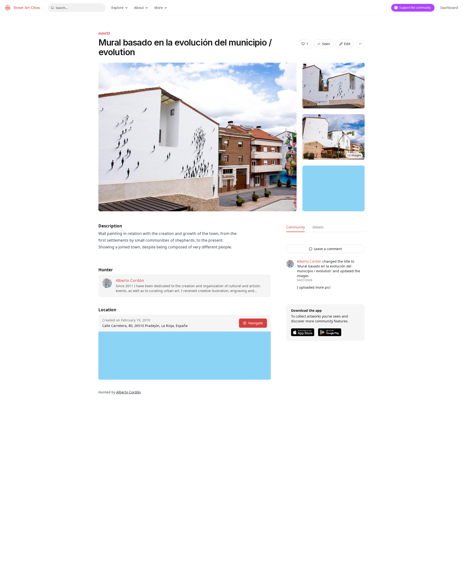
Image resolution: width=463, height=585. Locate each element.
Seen (326, 43)
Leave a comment (328, 248)
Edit (347, 43)
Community (295, 227)
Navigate (255, 323)
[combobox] (77, 7)
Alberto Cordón (130, 280)
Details (318, 227)
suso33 (104, 33)
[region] (333, 188)
